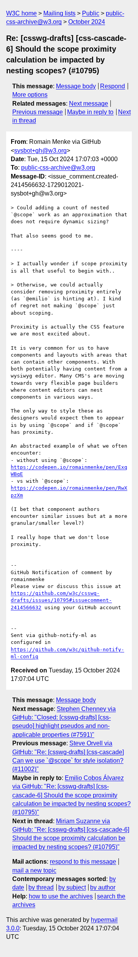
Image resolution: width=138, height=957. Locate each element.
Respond (112, 86)
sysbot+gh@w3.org (40, 150)
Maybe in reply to (90, 112)
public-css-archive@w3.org (58, 167)
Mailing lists (59, 13)
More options (30, 94)
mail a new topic (34, 870)
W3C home (21, 13)
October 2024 (86, 22)
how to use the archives (61, 896)
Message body (76, 86)
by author (102, 887)
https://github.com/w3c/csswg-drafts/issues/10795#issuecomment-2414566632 (61, 600)
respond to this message (83, 861)
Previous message (37, 112)
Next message (88, 103)
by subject (72, 887)
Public (90, 13)
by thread (41, 887)
